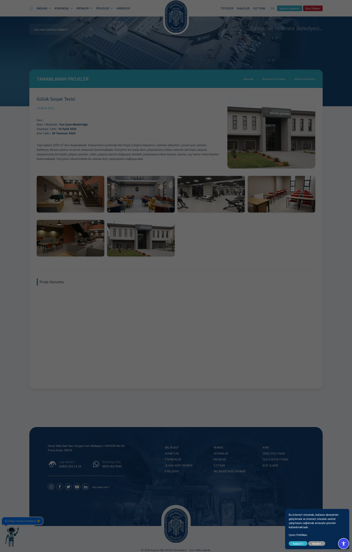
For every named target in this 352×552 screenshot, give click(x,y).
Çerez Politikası (298, 534)
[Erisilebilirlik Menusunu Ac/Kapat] (343, 543)
